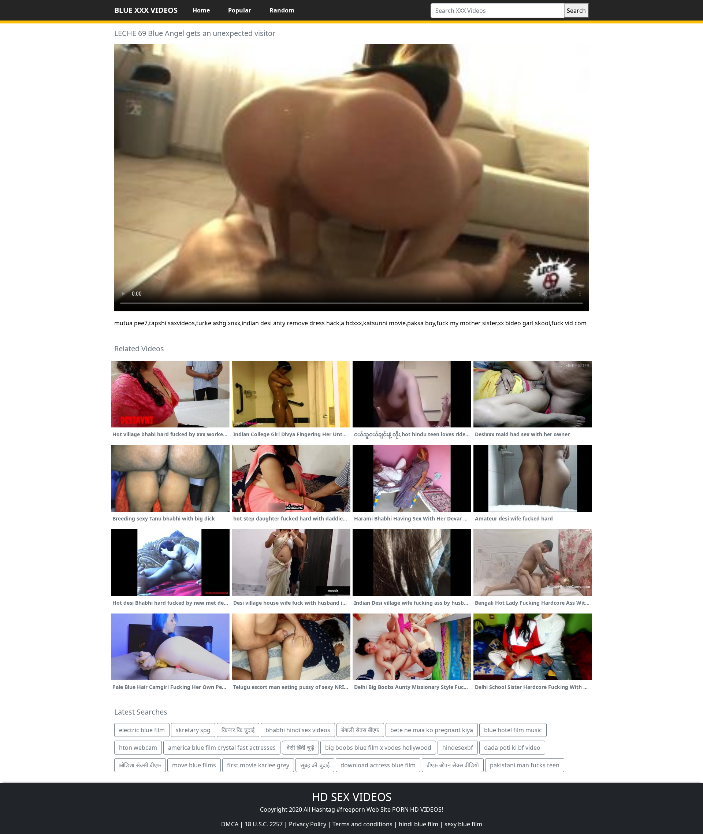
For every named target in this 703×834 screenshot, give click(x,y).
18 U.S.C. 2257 (264, 824)
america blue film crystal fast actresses (222, 748)
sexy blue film (463, 824)
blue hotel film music (513, 730)
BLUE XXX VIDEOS (146, 10)
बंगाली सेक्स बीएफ (360, 730)
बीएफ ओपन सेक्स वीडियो (453, 765)
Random (281, 10)
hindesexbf (457, 748)
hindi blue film (418, 824)
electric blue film (142, 730)
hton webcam (138, 748)
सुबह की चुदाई (315, 765)
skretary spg (193, 730)
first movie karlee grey (258, 765)
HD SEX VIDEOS (351, 796)
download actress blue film (378, 765)
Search (576, 11)
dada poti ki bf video (512, 748)
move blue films (194, 765)
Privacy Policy (307, 824)
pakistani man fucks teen (524, 765)
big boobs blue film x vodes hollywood (378, 748)
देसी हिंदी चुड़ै (300, 748)
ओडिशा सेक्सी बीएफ (140, 765)
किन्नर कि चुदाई (238, 730)
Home (201, 10)
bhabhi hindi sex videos (297, 730)
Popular (239, 10)
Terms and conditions (362, 824)
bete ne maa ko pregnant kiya (431, 730)
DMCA (229, 824)
